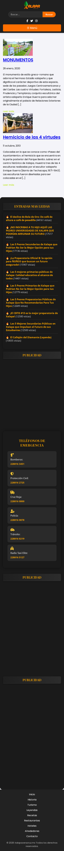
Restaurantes (32, 820)
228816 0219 (17, 538)
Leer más (8, 111)
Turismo (32, 805)
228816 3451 (17, 463)
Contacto (32, 836)
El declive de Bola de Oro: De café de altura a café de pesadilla (29, 218)
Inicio (32, 794)
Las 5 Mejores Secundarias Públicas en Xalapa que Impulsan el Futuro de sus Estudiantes (31, 327)
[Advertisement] (32, 393)
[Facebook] (27, 21)
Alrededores (32, 831)
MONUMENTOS (18, 60)
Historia (32, 799)
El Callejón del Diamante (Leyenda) (30, 337)
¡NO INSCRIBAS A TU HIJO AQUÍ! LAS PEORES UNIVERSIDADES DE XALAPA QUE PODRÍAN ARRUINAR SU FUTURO (30, 231)
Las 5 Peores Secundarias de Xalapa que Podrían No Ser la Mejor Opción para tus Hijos (31, 248)
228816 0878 (17, 519)
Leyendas (32, 810)
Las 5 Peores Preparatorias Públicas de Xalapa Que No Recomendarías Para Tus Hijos (31, 303)
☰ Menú (32, 28)
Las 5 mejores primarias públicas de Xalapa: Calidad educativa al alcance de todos (29, 275)
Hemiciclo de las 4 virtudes (31, 137)
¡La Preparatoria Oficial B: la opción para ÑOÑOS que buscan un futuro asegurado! (29, 261)
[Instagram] (36, 21)
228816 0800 (17, 501)
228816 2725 (17, 482)
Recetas (32, 815)
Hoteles (32, 826)
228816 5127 (17, 557)
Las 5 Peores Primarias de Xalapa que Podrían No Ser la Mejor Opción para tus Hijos (30, 289)
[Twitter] (31, 21)
